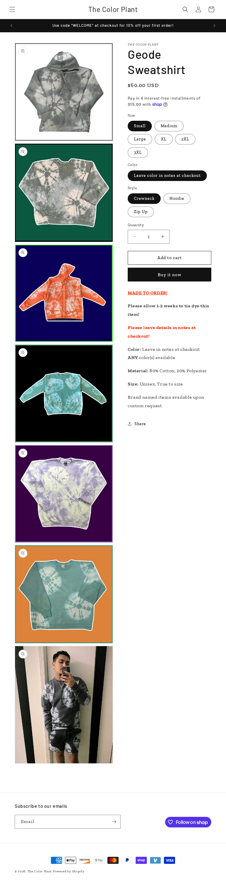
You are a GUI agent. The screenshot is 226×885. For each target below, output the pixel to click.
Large (140, 139)
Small (140, 125)
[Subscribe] (113, 822)
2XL (185, 139)
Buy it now (169, 274)
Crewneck (144, 198)
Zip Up (141, 211)
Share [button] (140, 423)
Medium (169, 125)
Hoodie (177, 198)
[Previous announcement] (11, 25)
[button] (12, 9)
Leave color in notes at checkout (167, 175)
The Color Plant (39, 871)
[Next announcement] (214, 25)
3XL (138, 152)
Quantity (136, 225)
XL (164, 139)
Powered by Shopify (68, 871)
